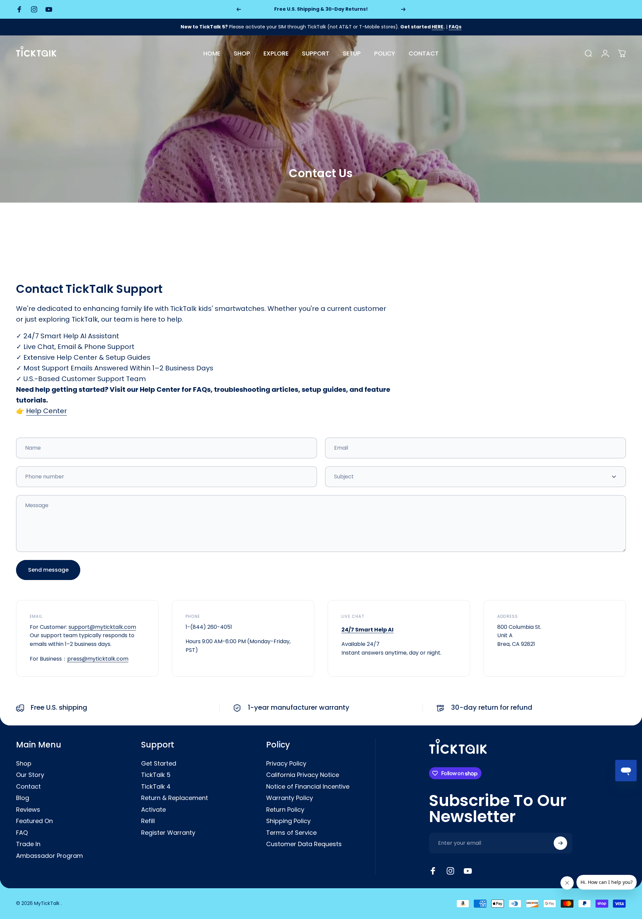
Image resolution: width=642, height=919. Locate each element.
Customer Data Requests (304, 844)
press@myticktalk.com (97, 659)
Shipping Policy (288, 821)
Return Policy (285, 810)
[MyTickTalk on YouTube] (468, 871)
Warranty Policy (289, 798)
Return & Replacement (174, 798)
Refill (148, 821)
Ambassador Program (49, 856)
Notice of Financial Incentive (307, 787)
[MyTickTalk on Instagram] (450, 871)
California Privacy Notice (302, 775)
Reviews (28, 810)
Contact (28, 787)
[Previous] (238, 9)
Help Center (46, 411)
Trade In (28, 844)
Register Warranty (168, 833)
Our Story (30, 775)
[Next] (403, 9)
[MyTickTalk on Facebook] (433, 871)
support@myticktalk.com (102, 627)
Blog (22, 798)
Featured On (34, 821)
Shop (23, 764)
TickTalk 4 (156, 787)
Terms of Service (291, 833)
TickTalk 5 (156, 775)
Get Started (158, 764)
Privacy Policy (286, 764)
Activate (153, 810)
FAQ (22, 833)
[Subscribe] (560, 843)
